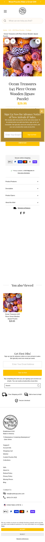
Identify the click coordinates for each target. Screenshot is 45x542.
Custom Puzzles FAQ (10, 457)
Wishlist (5, 454)
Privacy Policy (7, 476)
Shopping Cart (8, 451)
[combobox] (24, 20)
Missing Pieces (8, 479)
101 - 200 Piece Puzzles (17, 30)
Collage (28, 30)
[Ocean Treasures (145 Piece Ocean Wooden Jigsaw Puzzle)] (12, 302)
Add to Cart (22, 143)
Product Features (11, 181)
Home (5, 30)
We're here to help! (35, 394)
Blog (4, 482)
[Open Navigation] (5, 11)
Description (9, 188)
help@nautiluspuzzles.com (15, 494)
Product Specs (10, 195)
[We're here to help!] (26, 396)
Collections (6, 460)
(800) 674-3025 (12, 497)
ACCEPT (22, 529)
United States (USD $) (14, 505)
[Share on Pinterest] (24, 214)
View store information (24, 173)
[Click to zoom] (38, 41)
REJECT (22, 534)
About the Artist (10, 202)
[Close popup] (42, 111)
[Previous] (7, 41)
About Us (6, 470)
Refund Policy (7, 473)
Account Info (7, 448)
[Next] (13, 41)
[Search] (5, 20)
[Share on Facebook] (21, 214)
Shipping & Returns (24, 208)
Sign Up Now (22, 373)
